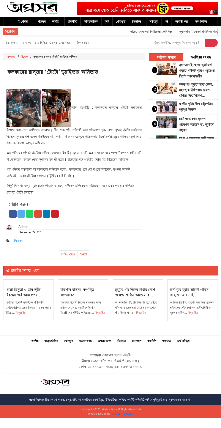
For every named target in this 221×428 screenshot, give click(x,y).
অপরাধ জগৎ (104, 341)
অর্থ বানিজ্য (183, 341)
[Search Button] (211, 43)
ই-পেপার (23, 21)
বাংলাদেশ (136, 341)
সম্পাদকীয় (201, 21)
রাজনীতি (72, 21)
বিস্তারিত (21, 313)
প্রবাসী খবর (181, 21)
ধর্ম (166, 21)
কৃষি (107, 21)
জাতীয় (55, 21)
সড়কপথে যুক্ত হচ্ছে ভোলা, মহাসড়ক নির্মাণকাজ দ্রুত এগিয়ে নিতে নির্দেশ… (196, 90)
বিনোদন (136, 21)
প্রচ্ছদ (42, 21)
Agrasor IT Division (122, 413)
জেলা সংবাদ (85, 341)
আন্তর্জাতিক (91, 21)
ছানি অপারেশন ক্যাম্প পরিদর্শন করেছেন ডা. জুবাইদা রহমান (196, 124)
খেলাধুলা (120, 21)
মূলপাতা (11, 56)
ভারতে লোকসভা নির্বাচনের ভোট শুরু (147, 31)
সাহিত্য (154, 21)
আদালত (166, 341)
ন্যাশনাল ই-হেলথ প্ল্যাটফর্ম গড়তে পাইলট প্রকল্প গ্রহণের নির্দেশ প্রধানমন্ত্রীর (197, 70)
